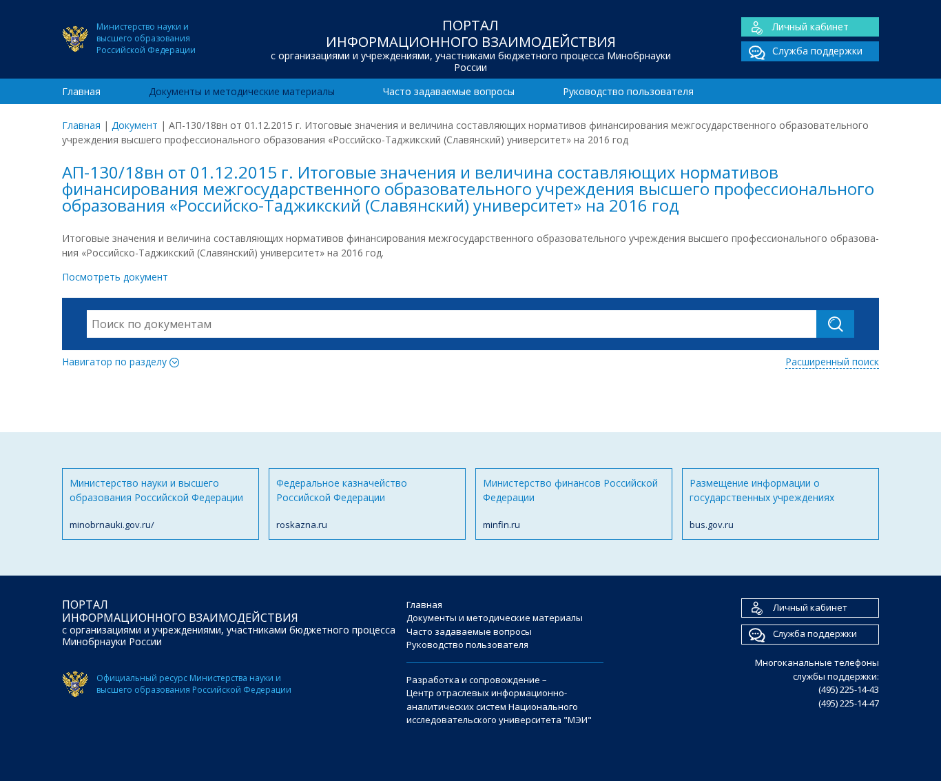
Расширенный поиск (832, 361)
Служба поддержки (817, 50)
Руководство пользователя (628, 91)
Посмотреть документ (115, 276)
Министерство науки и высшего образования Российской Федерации (156, 503)
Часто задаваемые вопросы (449, 91)
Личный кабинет (810, 26)
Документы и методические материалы (242, 91)
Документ (135, 125)
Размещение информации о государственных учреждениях (762, 503)
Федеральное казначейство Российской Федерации (341, 503)
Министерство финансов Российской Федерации (570, 503)
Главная (81, 91)
